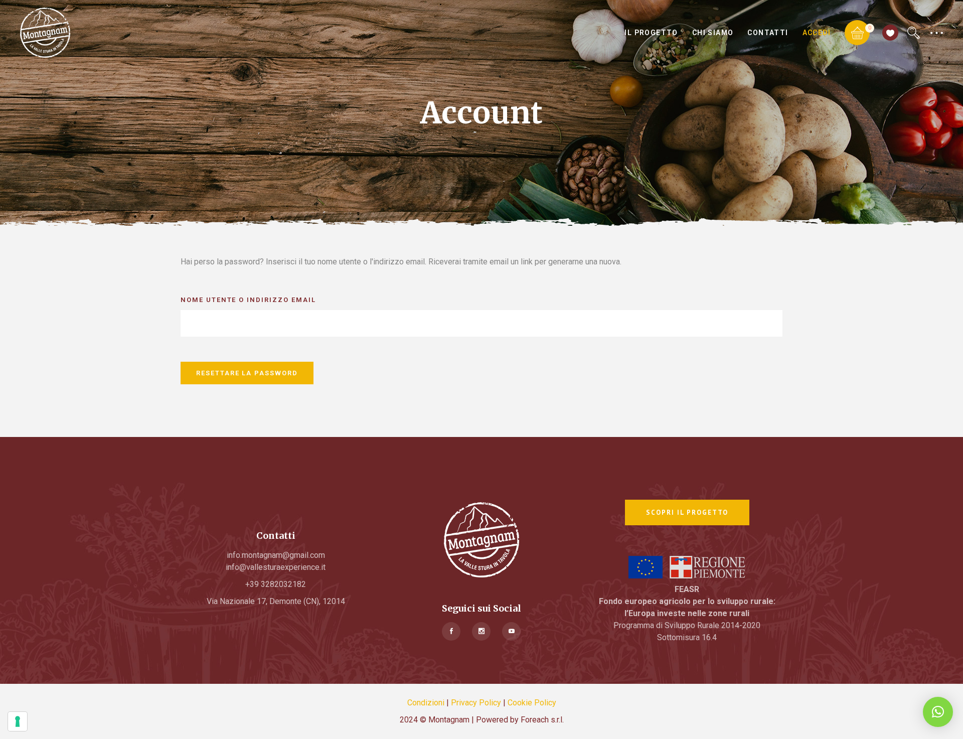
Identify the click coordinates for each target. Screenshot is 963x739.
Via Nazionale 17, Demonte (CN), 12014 (276, 601)
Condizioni (425, 702)
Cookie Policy (532, 702)
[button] (938, 712)
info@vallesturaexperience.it (276, 567)
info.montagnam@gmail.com (276, 555)
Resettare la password (247, 373)
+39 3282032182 (275, 584)
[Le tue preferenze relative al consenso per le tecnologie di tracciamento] (17, 721)
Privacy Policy (476, 702)
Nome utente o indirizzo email (248, 300)
